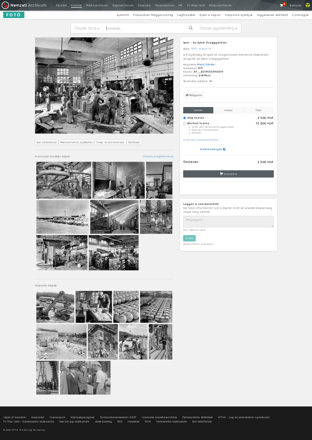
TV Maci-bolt (196, 5)
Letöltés (198, 110)
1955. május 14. (201, 48)
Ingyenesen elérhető (272, 15)
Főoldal (61, 5)
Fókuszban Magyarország (153, 15)
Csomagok (300, 15)
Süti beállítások (202, 421)
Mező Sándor (206, 64)
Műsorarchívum (220, 5)
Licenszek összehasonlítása (201, 139)
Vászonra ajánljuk (239, 15)
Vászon (228, 110)
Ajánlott (123, 15)
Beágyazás (195, 95)
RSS (119, 421)
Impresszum (57, 417)
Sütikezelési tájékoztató (171, 421)
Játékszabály (103, 421)
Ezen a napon (210, 15)
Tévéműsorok (164, 5)
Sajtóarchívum (123, 5)
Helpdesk (134, 421)
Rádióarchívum (97, 5)
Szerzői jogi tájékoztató (74, 421)
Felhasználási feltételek (198, 417)
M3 (180, 5)
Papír (259, 110)
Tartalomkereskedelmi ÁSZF (118, 417)
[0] (281, 5)
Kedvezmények (211, 149)
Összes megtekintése (158, 156)
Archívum (28, 5)
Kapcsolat (37, 417)
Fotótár (76, 5)
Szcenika (144, 5)
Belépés (295, 5)
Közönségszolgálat (83, 417)
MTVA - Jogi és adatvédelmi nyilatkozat (244, 417)
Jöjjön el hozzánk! (14, 417)
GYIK (148, 421)
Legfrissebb (186, 15)
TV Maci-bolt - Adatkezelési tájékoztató (28, 421)
